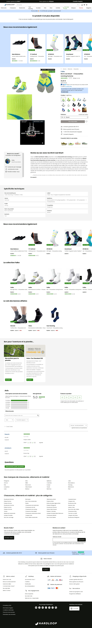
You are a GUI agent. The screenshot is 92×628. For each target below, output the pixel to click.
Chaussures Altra (72, 511)
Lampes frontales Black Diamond (55, 513)
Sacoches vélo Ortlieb (73, 509)
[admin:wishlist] (86, 121)
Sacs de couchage (8, 517)
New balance (71, 482)
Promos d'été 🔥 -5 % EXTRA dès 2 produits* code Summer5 (46, 11)
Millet (26, 482)
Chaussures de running (31, 509)
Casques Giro (71, 501)
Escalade (38, 7)
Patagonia (6, 480)
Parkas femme (7, 501)
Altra (26, 480)
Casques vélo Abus (73, 515)
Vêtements (3, 7)
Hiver (51, 7)
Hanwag (70, 484)
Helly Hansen (28, 486)
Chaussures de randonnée (32, 505)
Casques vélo (28, 515)
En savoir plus (64, 91)
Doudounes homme (9, 505)
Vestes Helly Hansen (52, 509)
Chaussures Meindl (51, 515)
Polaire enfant (50, 501)
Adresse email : (57, 536)
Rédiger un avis (76, 78)
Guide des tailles (83, 114)
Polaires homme (8, 509)
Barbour (27, 488)
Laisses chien (71, 507)
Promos (81, 7)
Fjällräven (49, 480)
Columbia (49, 482)
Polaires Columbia (51, 511)
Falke (63, 71)
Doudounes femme (9, 499)
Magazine (88, 7)
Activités (58, 7)
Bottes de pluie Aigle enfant (53, 503)
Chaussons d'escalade (31, 511)
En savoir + (34, 177)
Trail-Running (30, 8)
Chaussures (13, 7)
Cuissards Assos (72, 499)
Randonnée (22, 7)
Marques (73, 7)
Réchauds (27, 499)
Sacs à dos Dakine (51, 517)
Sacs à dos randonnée (31, 501)
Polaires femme (8, 503)
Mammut (49, 488)
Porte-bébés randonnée (31, 517)
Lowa (5, 488)
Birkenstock (71, 486)
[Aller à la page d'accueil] (62, 69)
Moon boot (28, 484)
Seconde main (66, 8)
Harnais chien (71, 505)
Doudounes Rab (72, 503)
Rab (5, 484)
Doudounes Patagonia (73, 517)
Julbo (69, 480)
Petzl (69, 488)
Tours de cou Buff (72, 513)
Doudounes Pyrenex (52, 507)
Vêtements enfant (51, 499)
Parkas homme (7, 507)
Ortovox (6, 482)
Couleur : (66, 95)
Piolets (27, 503)
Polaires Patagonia (51, 505)
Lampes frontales (8, 515)
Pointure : (63, 114)
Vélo (45, 7)
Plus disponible (72, 121)
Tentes (5, 511)
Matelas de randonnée (9, 513)
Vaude (48, 486)
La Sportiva (6, 486)
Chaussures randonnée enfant (33, 513)
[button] (19, 81)
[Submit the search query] (78, 5)
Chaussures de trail (30, 507)
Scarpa (48, 484)
